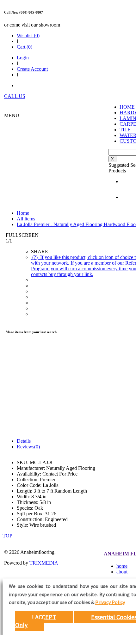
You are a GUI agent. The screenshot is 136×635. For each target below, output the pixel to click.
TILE (125, 129)
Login (23, 57)
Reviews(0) (28, 446)
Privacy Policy (110, 602)
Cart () (24, 47)
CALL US (14, 96)
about (121, 571)
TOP (7, 535)
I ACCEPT (44, 617)
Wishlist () (28, 35)
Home (23, 213)
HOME (127, 107)
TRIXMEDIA (43, 563)
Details (24, 441)
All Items (26, 218)
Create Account (32, 69)
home (121, 566)
